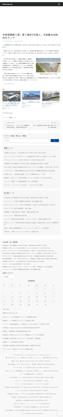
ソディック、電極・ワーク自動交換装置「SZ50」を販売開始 (21, 181)
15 (37, 297)
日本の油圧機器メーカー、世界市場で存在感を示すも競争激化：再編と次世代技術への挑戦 (31, 377)
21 (29, 301)
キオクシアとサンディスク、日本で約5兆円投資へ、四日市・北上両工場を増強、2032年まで (30, 205)
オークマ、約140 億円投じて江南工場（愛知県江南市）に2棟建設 (31, 390)
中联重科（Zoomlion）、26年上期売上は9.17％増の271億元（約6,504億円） (25, 153)
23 (45, 301)
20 (20, 301)
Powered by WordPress (32, 355)
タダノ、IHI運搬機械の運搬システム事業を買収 (31, 374)
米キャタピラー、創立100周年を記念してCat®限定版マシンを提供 (31, 380)
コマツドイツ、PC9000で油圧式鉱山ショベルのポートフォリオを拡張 (31, 384)
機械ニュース (12, 117)
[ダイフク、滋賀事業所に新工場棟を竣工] (31, 96)
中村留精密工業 (8, 45)
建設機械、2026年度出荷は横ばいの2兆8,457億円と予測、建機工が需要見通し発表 (31, 397)
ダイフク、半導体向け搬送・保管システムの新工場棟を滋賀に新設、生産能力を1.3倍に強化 (11, 104)
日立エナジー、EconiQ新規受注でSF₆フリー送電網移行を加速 (19, 317)
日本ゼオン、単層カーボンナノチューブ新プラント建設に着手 (21, 231)
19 (12, 301)
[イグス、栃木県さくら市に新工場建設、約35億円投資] (51, 96)
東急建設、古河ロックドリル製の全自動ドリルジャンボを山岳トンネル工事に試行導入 (28, 178)
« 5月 (3, 309)
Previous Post (18, 125)
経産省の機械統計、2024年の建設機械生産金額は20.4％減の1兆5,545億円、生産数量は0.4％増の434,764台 (31, 410)
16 (45, 297)
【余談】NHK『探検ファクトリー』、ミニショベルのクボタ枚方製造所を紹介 (31, 403)
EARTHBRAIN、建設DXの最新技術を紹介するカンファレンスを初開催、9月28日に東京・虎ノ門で (31, 167)
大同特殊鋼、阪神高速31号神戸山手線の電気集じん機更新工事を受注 (21, 345)
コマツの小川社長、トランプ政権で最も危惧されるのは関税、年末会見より (31, 367)
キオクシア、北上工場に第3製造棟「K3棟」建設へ (18, 208)
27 (20, 304)
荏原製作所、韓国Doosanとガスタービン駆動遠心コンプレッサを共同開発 (23, 335)
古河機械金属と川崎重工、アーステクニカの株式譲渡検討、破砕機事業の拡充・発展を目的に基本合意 (31, 394)
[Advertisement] (31, 18)
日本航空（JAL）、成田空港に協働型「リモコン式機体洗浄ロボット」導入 (24, 174)
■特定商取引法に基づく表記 (50, 357)
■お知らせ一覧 (25, 357)
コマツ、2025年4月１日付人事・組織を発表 (31, 413)
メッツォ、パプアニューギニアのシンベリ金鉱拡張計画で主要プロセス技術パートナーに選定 (30, 156)
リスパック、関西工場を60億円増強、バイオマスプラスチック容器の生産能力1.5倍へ (28, 219)
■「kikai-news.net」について (13, 357)
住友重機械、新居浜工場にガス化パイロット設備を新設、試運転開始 (21, 338)
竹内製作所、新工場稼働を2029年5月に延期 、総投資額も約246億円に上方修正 (26, 163)
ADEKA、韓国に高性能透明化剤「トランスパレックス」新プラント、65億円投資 (26, 228)
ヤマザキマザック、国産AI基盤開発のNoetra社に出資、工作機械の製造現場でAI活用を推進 (29, 170)
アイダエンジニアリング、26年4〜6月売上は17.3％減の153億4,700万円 (24, 160)
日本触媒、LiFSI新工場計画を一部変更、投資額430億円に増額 (21, 212)
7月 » (7, 309)
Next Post (44, 125)
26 (12, 304)
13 (20, 297)
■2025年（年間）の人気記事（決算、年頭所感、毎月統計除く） (36, 361)
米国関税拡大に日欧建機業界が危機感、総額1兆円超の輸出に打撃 (31, 400)
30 (45, 304)
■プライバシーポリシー (36, 357)
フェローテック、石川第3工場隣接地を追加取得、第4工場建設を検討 (23, 201)
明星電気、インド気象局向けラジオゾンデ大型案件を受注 (18, 320)
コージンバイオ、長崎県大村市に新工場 (15, 215)
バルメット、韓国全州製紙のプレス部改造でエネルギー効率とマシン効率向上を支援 (25, 324)
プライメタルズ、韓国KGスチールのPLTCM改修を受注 (17, 349)
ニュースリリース (9, 83)
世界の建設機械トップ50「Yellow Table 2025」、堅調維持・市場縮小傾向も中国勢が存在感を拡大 (30, 258)
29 (37, 304)
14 (29, 297)
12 (12, 297)
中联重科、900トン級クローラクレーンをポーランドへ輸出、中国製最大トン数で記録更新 (27, 267)
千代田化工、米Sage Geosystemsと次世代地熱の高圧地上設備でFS (21, 328)
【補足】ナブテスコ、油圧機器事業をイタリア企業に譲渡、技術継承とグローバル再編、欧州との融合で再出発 (31, 371)
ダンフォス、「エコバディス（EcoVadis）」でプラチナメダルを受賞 (23, 185)
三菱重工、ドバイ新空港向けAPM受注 (13, 342)
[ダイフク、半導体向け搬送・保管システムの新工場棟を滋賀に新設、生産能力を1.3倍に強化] (11, 96)
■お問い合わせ (15, 361)
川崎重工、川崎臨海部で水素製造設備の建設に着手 (16, 331)
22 (37, 301)
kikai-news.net (7, 4)
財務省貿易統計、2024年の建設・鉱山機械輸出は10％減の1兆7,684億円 (31, 407)
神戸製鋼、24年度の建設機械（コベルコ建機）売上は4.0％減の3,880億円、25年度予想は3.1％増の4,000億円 (31, 387)
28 (29, 304)
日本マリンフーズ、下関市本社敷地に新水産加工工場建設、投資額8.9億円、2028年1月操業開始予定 (31, 223)
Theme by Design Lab (44, 355)
